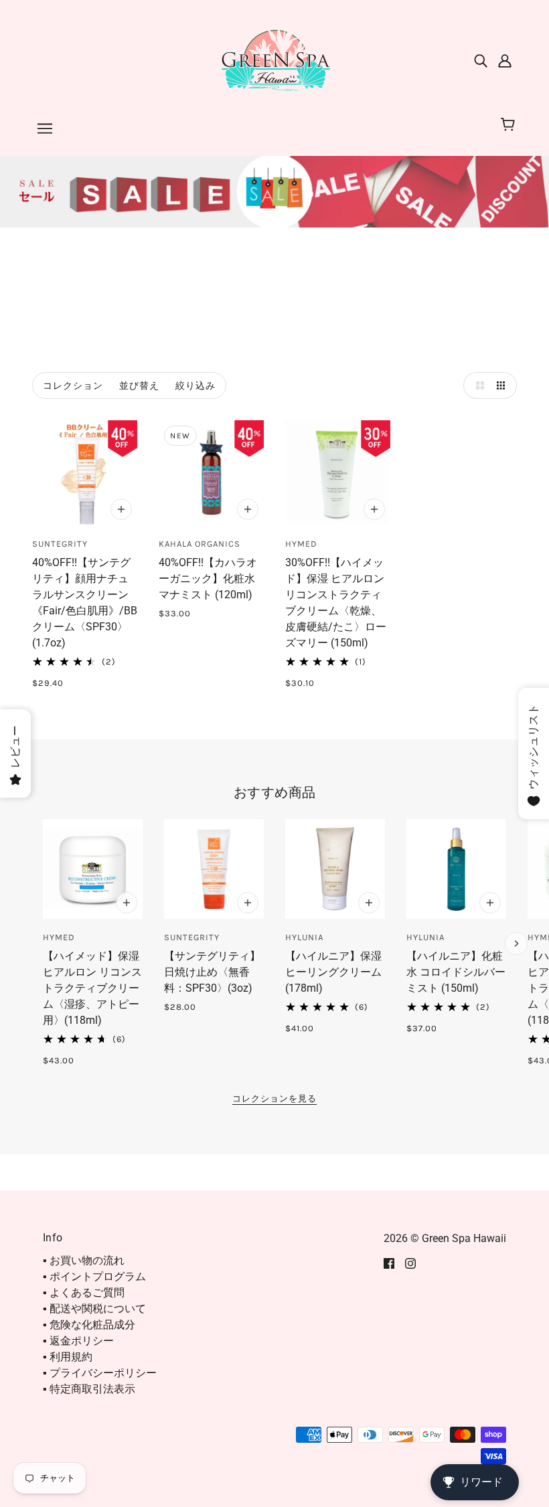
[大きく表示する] (476, 385)
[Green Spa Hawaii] (274, 59)
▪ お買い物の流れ (84, 1260)
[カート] (510, 125)
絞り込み (195, 385)
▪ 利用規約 (67, 1356)
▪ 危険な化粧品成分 (89, 1324)
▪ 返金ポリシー (78, 1340)
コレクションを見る (274, 1098)
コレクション (73, 385)
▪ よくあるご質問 (84, 1292)
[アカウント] (505, 60)
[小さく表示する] (503, 385)
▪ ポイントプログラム (94, 1276)
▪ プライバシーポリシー (100, 1372)
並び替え (139, 385)
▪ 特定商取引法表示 (89, 1389)
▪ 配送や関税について (94, 1308)
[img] (481, 60)
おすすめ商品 (275, 792)
